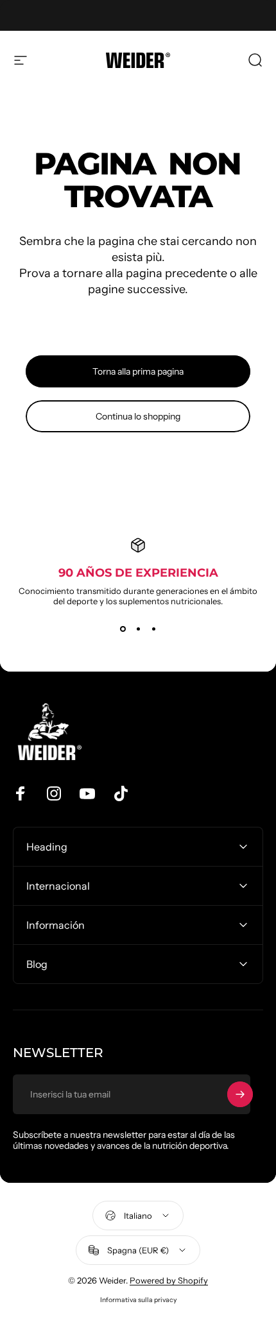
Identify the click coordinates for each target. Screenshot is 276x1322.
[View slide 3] (153, 629)
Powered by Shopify (169, 1280)
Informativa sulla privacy (138, 1300)
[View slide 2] (138, 629)
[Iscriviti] (240, 1094)
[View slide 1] (122, 629)
